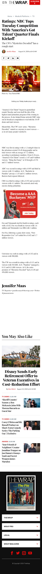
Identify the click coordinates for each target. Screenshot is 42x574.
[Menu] (4, 2)
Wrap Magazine (11, 544)
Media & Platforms (22, 16)
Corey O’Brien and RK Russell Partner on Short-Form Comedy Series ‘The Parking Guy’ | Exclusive (12, 428)
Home (10, 16)
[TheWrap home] (18, 2)
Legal (7, 535)
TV (33, 16)
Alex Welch (12, 389)
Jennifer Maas (11, 51)
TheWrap (8, 518)
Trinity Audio (23, 101)
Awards (5, 441)
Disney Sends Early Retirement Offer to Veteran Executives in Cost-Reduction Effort (21, 377)
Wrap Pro (8, 526)
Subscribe (34, 2)
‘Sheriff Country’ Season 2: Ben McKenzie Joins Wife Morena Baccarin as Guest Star (11, 405)
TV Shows (5, 397)
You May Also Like (17, 336)
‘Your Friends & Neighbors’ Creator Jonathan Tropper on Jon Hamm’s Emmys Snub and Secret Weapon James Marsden (11, 453)
